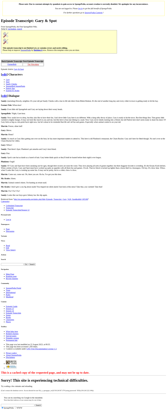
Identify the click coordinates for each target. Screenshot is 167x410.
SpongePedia (26, 50)
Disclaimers (10, 357)
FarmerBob (12, 64)
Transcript (10, 208)
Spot (7, 82)
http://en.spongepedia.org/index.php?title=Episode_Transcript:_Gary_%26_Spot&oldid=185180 (51, 199)
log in (80, 8)
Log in (8, 220)
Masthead (9, 297)
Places (8, 322)
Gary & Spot (19, 69)
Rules (8, 295)
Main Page (10, 274)
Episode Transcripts (13, 313)
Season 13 (10, 309)
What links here (12, 331)
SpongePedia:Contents (93, 13)
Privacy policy (11, 353)
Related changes (12, 334)
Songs (8, 315)
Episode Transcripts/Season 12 (17, 210)
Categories (5, 201)
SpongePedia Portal (13, 288)
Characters (10, 320)
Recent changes (12, 279)
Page (8, 229)
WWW (19, 408)
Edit (7, 248)
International (11, 292)
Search (3, 259)
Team (8, 290)
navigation (12, 29)
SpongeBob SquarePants (15, 86)
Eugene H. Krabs (12, 91)
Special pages (11, 336)
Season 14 (10, 311)
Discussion (10, 231)
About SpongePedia (13, 355)
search (19, 29)
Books (8, 317)
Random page (11, 276)
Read (8, 246)
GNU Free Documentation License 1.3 (41, 349)
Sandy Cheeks (11, 84)
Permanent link (11, 340)
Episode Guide (11, 306)
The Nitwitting (33, 64)
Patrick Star (10, 88)
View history (11, 250)
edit (4, 74)
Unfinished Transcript (14, 206)
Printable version (12, 338)
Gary (8, 80)
